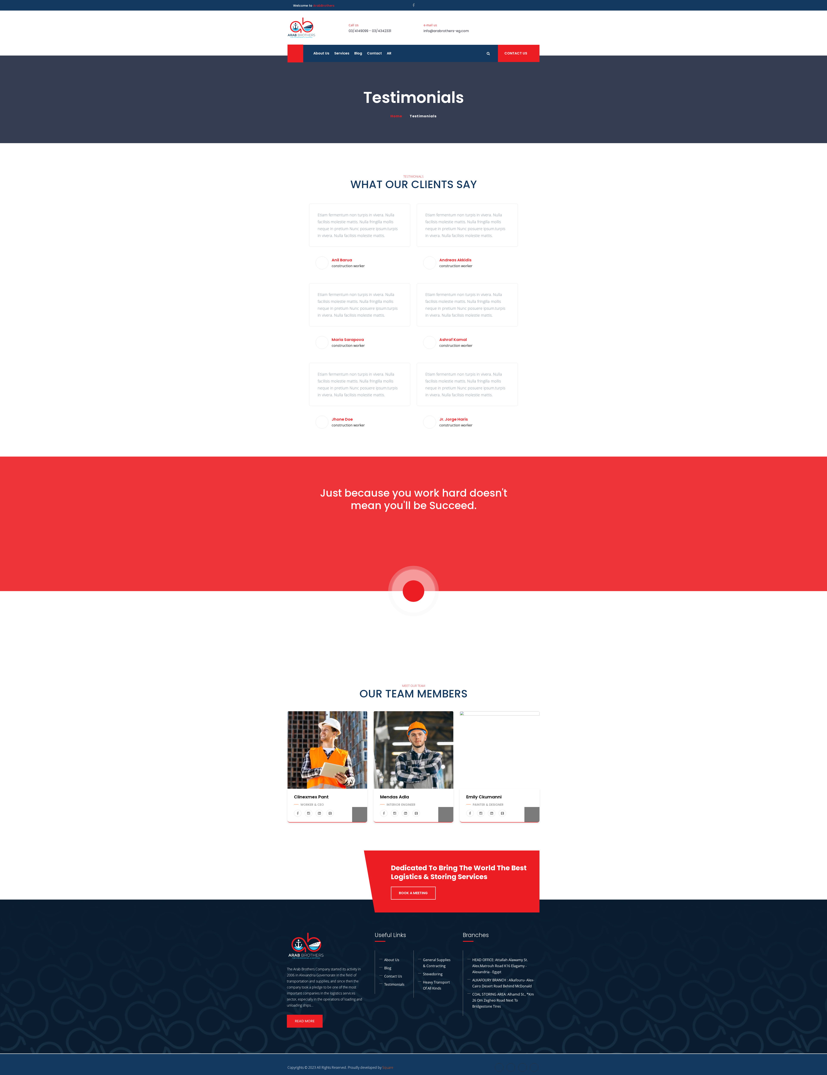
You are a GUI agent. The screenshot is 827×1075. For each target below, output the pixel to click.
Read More (305, 1021)
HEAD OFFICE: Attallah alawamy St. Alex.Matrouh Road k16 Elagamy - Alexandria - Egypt (500, 965)
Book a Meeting (413, 893)
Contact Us (515, 53)
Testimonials (394, 984)
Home (397, 116)
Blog (358, 53)
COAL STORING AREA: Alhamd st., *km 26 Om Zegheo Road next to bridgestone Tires (503, 1000)
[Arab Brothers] (302, 27)
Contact (374, 53)
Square (387, 1067)
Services (341, 53)
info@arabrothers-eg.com (446, 30)
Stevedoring (433, 974)
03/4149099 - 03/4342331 (370, 30)
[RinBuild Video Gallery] (413, 591)
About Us (321, 53)
